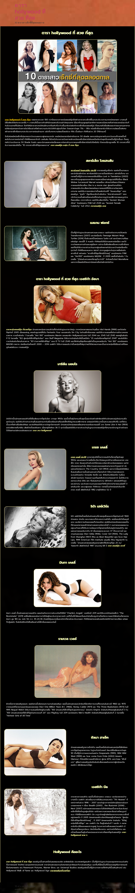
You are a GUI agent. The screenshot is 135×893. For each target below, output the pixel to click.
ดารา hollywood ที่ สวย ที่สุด (30, 11)
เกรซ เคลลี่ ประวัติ (78, 457)
